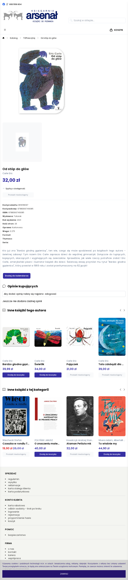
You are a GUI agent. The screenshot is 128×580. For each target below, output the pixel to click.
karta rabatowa (16, 505)
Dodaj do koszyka (16, 375)
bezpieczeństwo (17, 535)
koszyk (11, 521)
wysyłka (12, 482)
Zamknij (64, 574)
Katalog (14, 38)
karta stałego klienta (19, 488)
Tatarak (17, 216)
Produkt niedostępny (18, 194)
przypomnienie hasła (19, 518)
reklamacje (14, 485)
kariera (11, 555)
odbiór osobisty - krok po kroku (24, 508)
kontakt (12, 552)
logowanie (13, 511)
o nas (11, 548)
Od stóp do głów (49, 38)
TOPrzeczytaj (29, 38)
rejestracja (14, 514)
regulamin (13, 479)
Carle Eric (7, 173)
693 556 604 (15, 4)
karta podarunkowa (18, 491)
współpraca (14, 558)
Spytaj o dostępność (15, 188)
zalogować (51, 293)
